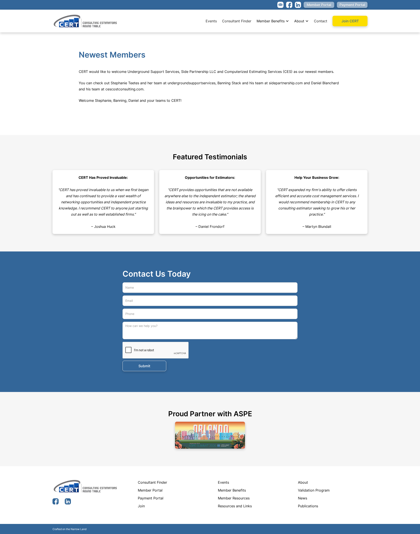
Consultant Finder (236, 21)
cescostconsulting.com (124, 89)
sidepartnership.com (286, 83)
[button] (273, 21)
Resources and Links (235, 506)
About (299, 21)
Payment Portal (352, 5)
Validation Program (314, 490)
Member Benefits (271, 21)
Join (141, 506)
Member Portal (319, 5)
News (302, 498)
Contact (320, 21)
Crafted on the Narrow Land (69, 529)
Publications (308, 506)
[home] (85, 21)
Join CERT (350, 21)
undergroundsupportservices (191, 83)
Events (211, 21)
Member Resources (234, 498)
